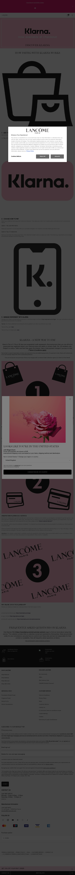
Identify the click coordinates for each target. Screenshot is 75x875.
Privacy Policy (30, 151)
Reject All (42, 156)
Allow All (57, 156)
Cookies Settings (16, 156)
